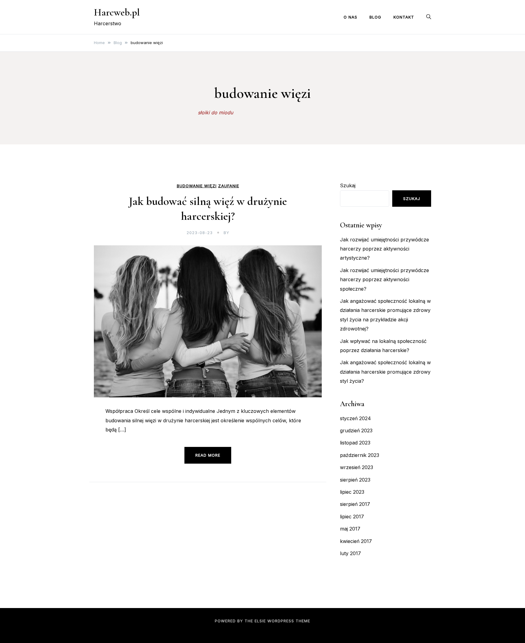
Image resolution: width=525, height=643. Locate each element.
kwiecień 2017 (356, 541)
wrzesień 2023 (356, 467)
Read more (207, 455)
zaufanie (228, 186)
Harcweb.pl (117, 12)
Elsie (260, 620)
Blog (375, 17)
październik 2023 (359, 455)
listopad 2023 (355, 443)
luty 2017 (350, 553)
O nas (350, 17)
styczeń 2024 (355, 418)
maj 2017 (350, 529)
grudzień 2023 (356, 430)
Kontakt (403, 17)
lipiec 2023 (352, 492)
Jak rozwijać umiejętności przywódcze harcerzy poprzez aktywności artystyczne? (384, 249)
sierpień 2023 (355, 480)
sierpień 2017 (355, 504)
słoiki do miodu (215, 112)
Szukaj (347, 185)
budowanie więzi (197, 186)
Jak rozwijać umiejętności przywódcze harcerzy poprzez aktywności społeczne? (384, 279)
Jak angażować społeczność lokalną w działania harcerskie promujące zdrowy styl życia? (385, 371)
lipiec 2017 (352, 516)
